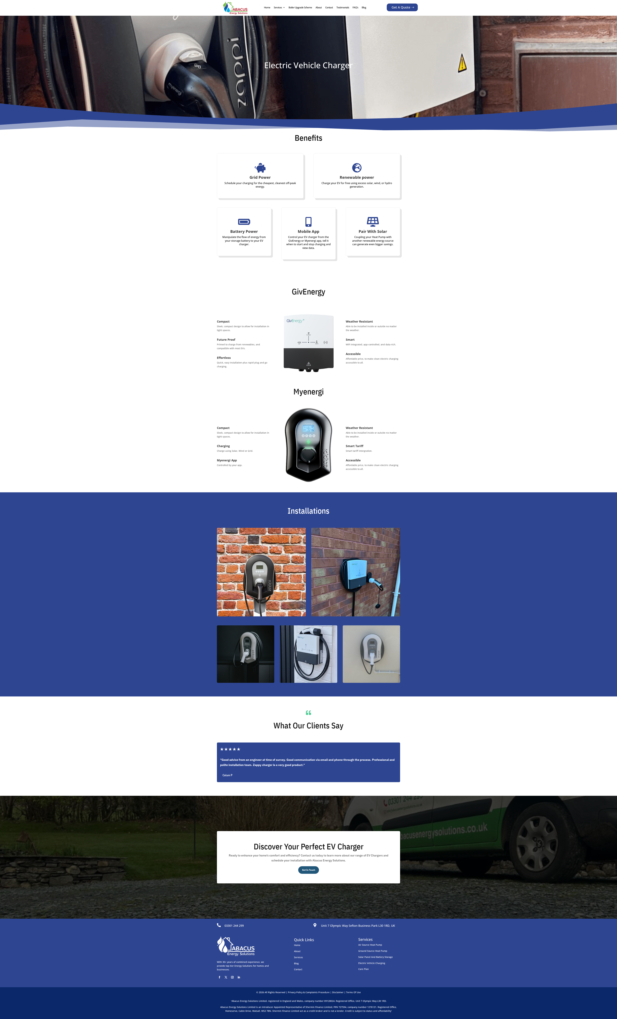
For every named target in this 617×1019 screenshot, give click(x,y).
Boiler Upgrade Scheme (300, 7)
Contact (329, 7)
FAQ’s (355, 7)
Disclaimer (338, 992)
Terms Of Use (353, 992)
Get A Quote (401, 7)
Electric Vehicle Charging (371, 963)
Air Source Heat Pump (370, 944)
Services (278, 7)
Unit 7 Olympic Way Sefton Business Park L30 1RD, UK (358, 926)
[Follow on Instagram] (232, 977)
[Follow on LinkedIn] (238, 977)
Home (267, 7)
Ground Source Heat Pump (372, 950)
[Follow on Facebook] (219, 977)
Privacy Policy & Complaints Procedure (309, 992)
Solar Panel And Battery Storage (375, 957)
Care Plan (363, 969)
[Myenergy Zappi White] (355, 572)
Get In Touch (308, 869)
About (319, 7)
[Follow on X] (225, 977)
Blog (364, 7)
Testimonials (342, 7)
